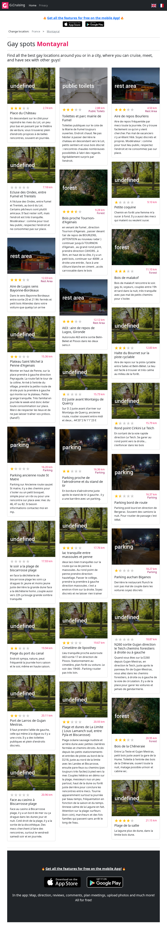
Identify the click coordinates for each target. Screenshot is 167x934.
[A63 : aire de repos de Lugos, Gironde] (83, 297)
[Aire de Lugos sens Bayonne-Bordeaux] (31, 256)
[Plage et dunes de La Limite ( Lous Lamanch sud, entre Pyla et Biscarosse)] (83, 699)
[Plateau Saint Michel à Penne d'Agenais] (31, 334)
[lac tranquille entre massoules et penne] (83, 526)
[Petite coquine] (136, 180)
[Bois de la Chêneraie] (136, 716)
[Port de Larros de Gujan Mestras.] (31, 693)
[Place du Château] (31, 86)
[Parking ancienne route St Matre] (31, 445)
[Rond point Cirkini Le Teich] (136, 401)
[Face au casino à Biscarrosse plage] (31, 772)
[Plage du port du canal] (31, 626)
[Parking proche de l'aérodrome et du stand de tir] (83, 447)
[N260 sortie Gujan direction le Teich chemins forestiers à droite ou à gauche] (136, 617)
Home (32, 5)
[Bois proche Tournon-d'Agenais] (83, 188)
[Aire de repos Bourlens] (136, 86)
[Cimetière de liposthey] (83, 620)
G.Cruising (16, 5)
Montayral (53, 31)
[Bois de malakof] (136, 247)
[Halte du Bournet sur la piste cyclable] (136, 326)
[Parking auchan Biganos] (136, 546)
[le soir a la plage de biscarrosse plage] (31, 539)
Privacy (43, 5)
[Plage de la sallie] (136, 798)
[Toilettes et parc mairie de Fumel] (83, 86)
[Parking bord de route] (136, 472)
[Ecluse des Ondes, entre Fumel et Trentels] (31, 165)
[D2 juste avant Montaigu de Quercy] (83, 372)
